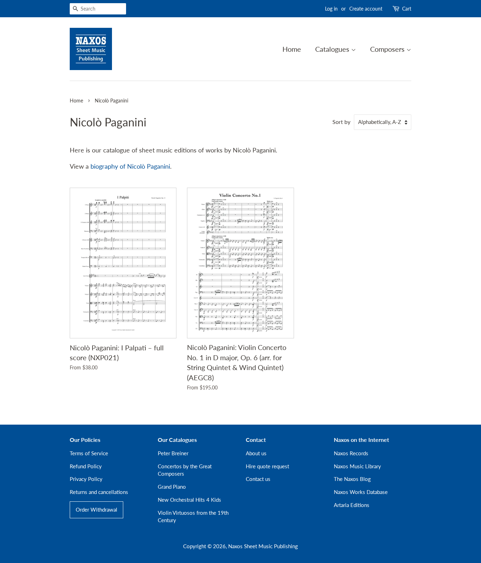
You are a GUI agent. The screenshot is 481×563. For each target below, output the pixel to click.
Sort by (341, 121)
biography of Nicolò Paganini (130, 166)
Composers (388, 49)
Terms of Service (89, 453)
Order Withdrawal (96, 509)
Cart (406, 9)
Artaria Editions (351, 505)
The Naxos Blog (352, 479)
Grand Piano (172, 486)
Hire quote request (267, 466)
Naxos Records (351, 453)
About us (256, 453)
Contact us (258, 479)
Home (291, 49)
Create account (365, 9)
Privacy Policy (86, 479)
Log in (331, 9)
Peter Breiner (173, 453)
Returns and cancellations (99, 492)
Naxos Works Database (361, 492)
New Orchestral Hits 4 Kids (189, 499)
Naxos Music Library (357, 466)
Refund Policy (86, 466)
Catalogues (333, 49)
